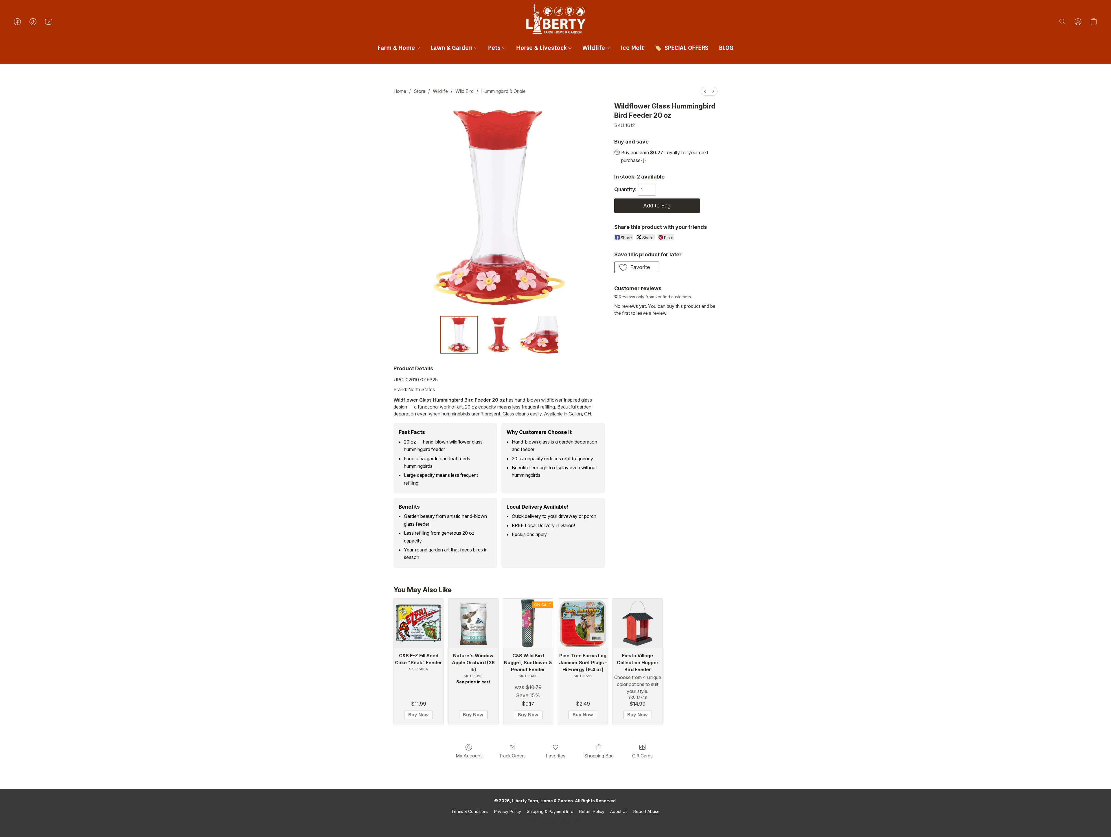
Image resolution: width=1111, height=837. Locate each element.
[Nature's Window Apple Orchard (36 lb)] (473, 623)
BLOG (726, 47)
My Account (469, 756)
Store (419, 91)
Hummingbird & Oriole (503, 91)
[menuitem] (705, 91)
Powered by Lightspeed (555, 821)
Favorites (555, 756)
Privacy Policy (507, 811)
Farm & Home (397, 47)
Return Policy (591, 811)
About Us (619, 811)
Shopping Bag (599, 756)
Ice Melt (632, 47)
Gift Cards (642, 756)
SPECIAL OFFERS (687, 47)
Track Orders (512, 756)
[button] (555, 27)
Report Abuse (646, 811)
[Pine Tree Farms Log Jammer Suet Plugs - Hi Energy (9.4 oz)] (583, 623)
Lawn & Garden (452, 47)
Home (399, 91)
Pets (495, 47)
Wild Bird (464, 91)
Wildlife (594, 47)
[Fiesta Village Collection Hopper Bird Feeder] (637, 623)
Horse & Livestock (542, 47)
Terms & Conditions (469, 811)
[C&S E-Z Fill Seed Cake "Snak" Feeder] (418, 623)
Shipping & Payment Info (550, 811)
